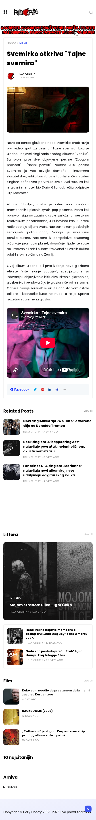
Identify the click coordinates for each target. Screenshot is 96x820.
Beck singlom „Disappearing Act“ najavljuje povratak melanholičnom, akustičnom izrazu (54, 446)
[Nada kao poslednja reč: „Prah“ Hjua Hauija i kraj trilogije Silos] (15, 657)
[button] (65, 389)
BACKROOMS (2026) (37, 711)
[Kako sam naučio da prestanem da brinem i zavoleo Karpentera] (11, 697)
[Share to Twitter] (35, 389)
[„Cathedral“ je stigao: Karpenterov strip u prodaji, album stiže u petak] (11, 737)
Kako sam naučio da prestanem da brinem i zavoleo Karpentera (56, 692)
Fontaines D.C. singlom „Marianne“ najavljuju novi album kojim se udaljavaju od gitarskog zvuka (53, 470)
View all (88, 411)
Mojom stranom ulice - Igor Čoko (41, 605)
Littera (15, 598)
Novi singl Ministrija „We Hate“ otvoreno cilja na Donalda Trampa (57, 423)
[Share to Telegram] (57, 389)
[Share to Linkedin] (49, 389)
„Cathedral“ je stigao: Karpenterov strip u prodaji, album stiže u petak (55, 733)
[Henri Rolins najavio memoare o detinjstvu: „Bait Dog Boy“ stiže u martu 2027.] (15, 636)
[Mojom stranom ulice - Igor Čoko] (48, 581)
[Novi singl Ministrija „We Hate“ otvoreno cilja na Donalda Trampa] (11, 427)
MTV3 (23, 43)
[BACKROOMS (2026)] (11, 717)
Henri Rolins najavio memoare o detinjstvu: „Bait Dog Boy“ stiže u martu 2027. (56, 634)
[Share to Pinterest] (42, 389)
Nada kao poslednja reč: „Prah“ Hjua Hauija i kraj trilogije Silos (54, 653)
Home (11, 43)
